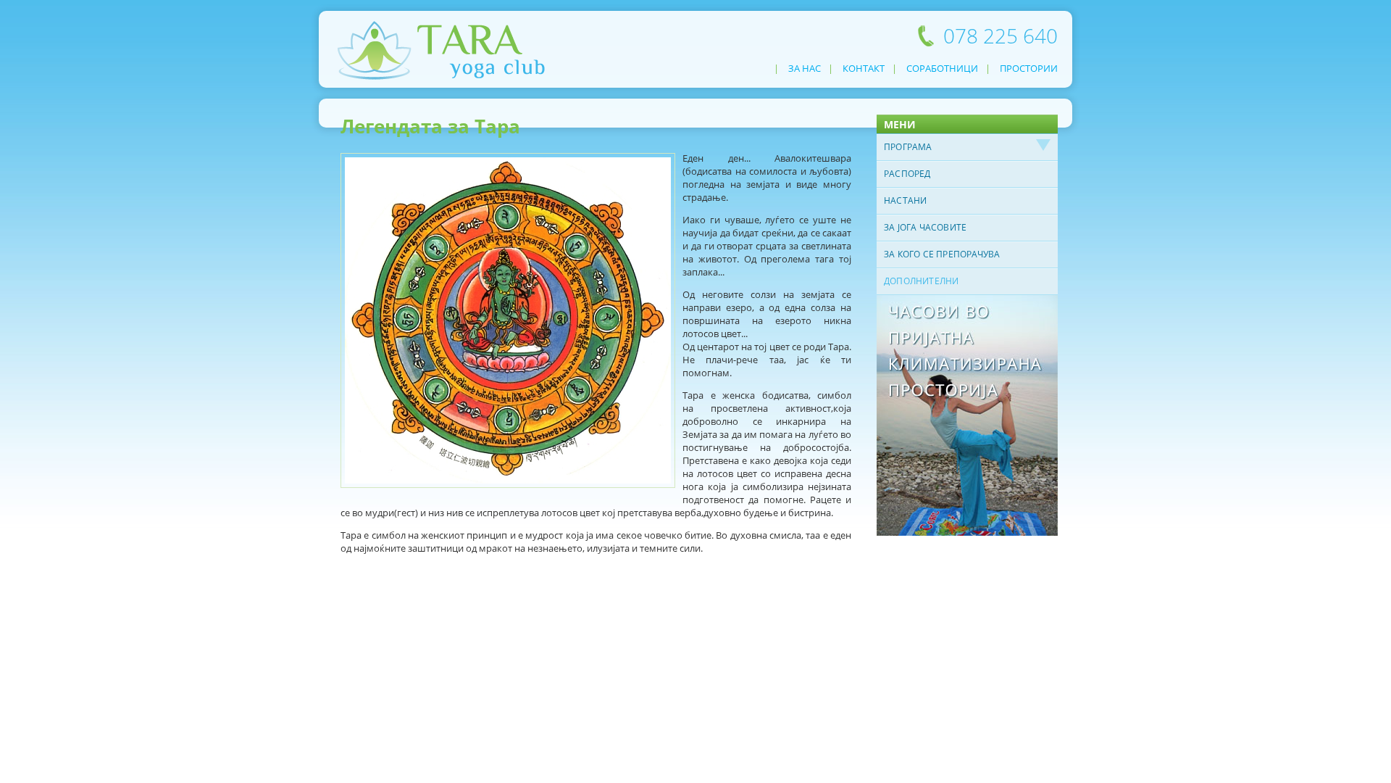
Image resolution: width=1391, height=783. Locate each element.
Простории (1029, 68)
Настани (905, 200)
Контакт (864, 68)
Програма (908, 147)
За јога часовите (925, 227)
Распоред (907, 173)
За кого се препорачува (942, 254)
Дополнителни (921, 281)
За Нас (804, 68)
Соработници (942, 68)
